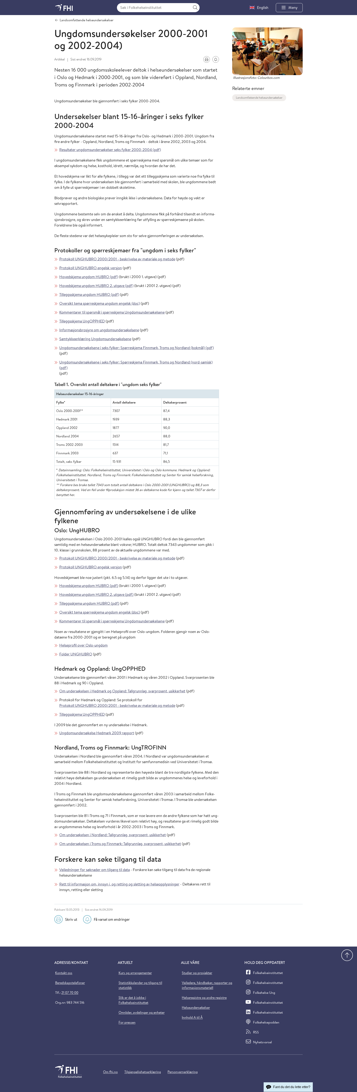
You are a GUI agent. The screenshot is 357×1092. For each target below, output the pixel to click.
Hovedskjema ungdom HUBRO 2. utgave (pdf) (96, 285)
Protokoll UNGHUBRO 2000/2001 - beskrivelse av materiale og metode (117, 259)
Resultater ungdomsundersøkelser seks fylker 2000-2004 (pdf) (110, 149)
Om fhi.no (110, 1072)
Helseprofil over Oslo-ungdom (83, 645)
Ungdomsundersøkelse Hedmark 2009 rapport (96, 732)
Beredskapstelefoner (70, 982)
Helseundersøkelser (196, 1007)
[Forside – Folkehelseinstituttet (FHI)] (64, 7)
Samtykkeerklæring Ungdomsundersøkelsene (95, 338)
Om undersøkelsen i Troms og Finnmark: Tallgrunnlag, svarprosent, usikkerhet (120, 843)
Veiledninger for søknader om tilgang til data (94, 869)
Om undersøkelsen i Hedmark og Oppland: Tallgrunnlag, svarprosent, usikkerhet (122, 691)
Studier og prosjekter (197, 972)
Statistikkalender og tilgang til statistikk (140, 985)
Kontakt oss (63, 972)
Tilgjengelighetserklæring (142, 1072)
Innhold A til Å (192, 1017)
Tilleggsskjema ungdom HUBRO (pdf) (89, 294)
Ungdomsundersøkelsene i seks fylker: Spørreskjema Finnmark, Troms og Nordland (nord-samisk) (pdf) (136, 365)
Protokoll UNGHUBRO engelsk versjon (90, 267)
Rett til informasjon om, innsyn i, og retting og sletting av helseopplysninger (119, 884)
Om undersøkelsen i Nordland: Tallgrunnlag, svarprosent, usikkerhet (112, 834)
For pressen (127, 1022)
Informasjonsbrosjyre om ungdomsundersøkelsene (99, 330)
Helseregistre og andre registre (204, 997)
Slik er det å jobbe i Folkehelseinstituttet (133, 1000)
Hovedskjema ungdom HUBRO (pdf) (88, 276)
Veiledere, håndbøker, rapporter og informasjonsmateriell (207, 985)
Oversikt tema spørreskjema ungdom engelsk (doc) (99, 303)
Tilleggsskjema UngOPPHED (82, 321)
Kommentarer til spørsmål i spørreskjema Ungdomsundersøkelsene (112, 312)
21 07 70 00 (69, 992)
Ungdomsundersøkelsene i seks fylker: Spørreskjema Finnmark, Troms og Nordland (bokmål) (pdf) (136, 347)
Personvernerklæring (183, 1072)
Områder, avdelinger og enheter (142, 1012)
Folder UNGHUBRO (75, 654)
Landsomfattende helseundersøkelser (259, 98)
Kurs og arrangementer (135, 972)
